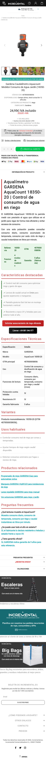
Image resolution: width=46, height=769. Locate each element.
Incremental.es (16, 3)
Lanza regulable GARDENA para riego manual (20, 492)
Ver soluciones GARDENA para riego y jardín (20, 497)
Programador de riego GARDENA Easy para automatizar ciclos (19, 477)
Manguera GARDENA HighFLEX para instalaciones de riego (22, 485)
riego (33, 103)
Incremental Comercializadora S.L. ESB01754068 (23, 742)
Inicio (23, 15)
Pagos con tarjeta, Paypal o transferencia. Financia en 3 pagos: (20, 157)
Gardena (28, 105)
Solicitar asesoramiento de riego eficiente (23, 323)
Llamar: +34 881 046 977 (23, 330)
